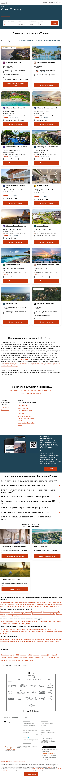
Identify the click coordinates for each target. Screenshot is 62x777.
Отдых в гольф (54, 606)
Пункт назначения (9, 21)
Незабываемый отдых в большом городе (13, 602)
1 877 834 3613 (22, 748)
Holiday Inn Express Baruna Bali (47, 108)
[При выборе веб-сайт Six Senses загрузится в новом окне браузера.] (11, 679)
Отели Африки (54, 641)
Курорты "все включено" (33, 612)
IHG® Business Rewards (47, 728)
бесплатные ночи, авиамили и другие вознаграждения (21, 364)
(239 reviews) (15, 274)
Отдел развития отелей (47, 723)
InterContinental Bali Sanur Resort (48, 264)
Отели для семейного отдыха (10, 621)
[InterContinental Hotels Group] (5, 2)
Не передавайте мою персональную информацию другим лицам (48, 741)
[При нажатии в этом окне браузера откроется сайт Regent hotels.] (20, 679)
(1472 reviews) (15, 156)
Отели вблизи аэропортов (15, 606)
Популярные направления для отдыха (38, 629)
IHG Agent (43, 725)
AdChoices (25, 737)
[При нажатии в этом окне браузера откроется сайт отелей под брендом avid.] (19, 698)
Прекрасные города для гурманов (39, 602)
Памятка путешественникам (30, 730)
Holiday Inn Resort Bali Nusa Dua (16, 146)
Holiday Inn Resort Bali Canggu (16, 226)
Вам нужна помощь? (28, 728)
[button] (59, 2)
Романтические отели (44, 604)
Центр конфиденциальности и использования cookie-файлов (30, 740)
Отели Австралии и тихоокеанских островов (34, 639)
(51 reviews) (14, 195)
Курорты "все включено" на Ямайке (43, 614)
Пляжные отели (5, 612)
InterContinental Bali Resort (46, 62)
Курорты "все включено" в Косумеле (19, 614)
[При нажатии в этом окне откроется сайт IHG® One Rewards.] (31, 710)
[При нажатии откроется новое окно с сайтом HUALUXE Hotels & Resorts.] (50, 685)
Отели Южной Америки (23, 641)
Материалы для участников (48, 732)
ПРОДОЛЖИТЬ (31, 774)
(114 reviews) (15, 235)
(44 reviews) (45, 196)
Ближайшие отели (6, 629)
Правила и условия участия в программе (48, 735)
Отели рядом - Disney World (21, 623)
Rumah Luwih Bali (11, 303)
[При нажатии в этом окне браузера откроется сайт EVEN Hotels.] (31, 692)
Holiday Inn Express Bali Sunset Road (16, 186)
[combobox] (10, 25)
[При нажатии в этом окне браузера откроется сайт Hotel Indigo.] (23, 685)
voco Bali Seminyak (43, 185)
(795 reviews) (46, 117)
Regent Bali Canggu (43, 226)
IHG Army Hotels (45, 730)
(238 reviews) (46, 274)
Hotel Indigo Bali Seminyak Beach (48, 146)
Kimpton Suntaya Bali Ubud (45, 303)
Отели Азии (14, 639)
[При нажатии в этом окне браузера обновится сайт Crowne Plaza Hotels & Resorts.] (11, 692)
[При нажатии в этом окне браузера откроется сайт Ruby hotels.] (41, 685)
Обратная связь (27, 743)
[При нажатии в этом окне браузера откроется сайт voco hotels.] (33, 685)
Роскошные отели (19, 629)
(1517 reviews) (15, 117)
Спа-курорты (44, 606)
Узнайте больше (47, 753)
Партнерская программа (29, 725)
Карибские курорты (17, 612)
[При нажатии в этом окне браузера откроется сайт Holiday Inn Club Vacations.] (51, 698)
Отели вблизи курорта (31, 606)
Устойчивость (26, 732)
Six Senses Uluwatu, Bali (13, 62)
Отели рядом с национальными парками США (36, 621)
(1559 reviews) (46, 156)
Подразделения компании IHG (30, 734)
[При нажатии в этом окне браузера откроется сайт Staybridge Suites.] (40, 698)
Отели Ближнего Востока (40, 641)
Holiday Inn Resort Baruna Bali (15, 108)
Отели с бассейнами (29, 604)
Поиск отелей (44, 721)
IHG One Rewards (22, 359)
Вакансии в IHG (26, 721)
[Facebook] (5, 721)
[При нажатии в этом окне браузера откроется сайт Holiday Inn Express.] (42, 692)
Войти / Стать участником (50, 2)
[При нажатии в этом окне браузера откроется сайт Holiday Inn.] (51, 692)
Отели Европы (4, 639)
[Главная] (3, 665)
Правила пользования (46, 738)
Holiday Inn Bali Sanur (13, 264)
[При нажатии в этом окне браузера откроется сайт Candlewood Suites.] (31, 705)
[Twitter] (9, 721)
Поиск (54, 23)
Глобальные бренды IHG (29, 723)
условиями (50, 767)
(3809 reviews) (46, 71)
